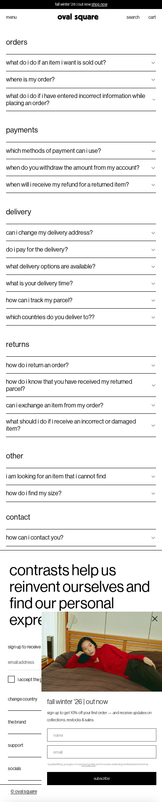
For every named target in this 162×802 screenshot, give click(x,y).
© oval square (24, 791)
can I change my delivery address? (49, 232)
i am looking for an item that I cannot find (56, 476)
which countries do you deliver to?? (50, 317)
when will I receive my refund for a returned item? (67, 184)
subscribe (102, 778)
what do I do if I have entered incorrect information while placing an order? (75, 99)
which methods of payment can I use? (53, 150)
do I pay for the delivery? (37, 249)
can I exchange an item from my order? (54, 405)
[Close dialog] (154, 618)
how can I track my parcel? (39, 300)
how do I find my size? (33, 493)
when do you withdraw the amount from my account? (72, 167)
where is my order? (30, 79)
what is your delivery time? (39, 283)
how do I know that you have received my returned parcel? (69, 385)
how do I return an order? (37, 365)
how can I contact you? (34, 537)
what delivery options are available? (50, 266)
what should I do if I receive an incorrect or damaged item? (71, 425)
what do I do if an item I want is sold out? (56, 62)
